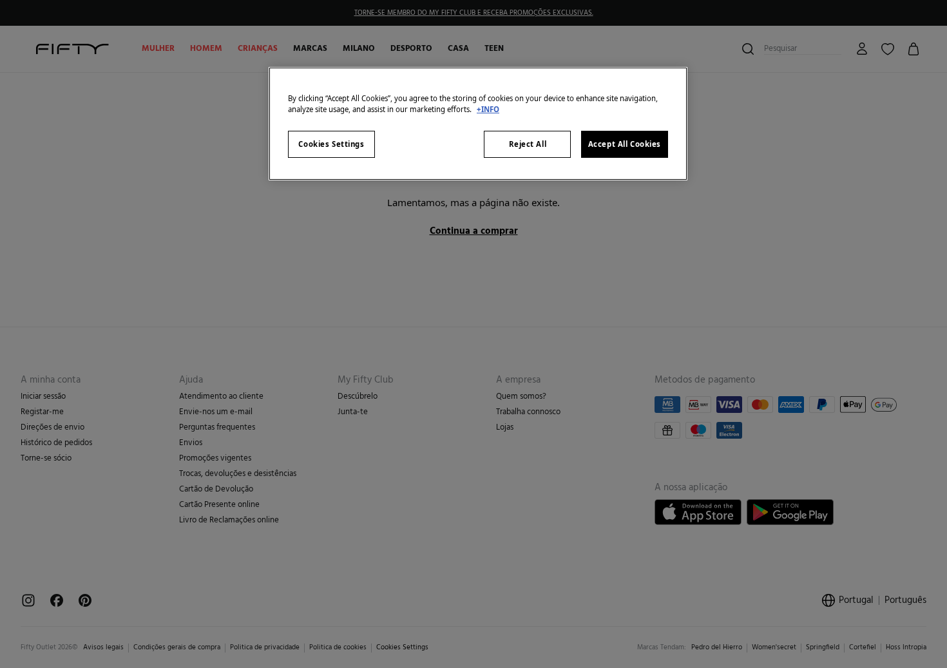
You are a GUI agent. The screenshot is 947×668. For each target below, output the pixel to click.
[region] (478, 123)
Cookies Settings (331, 144)
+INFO (488, 109)
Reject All (528, 144)
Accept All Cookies (624, 144)
